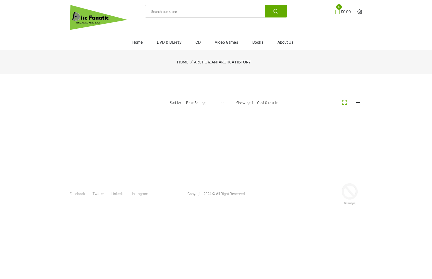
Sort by (175, 102)
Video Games (226, 42)
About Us (286, 42)
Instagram (140, 194)
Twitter (98, 194)
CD (198, 42)
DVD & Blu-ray (169, 42)
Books (258, 42)
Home (137, 42)
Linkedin (118, 194)
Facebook (77, 194)
